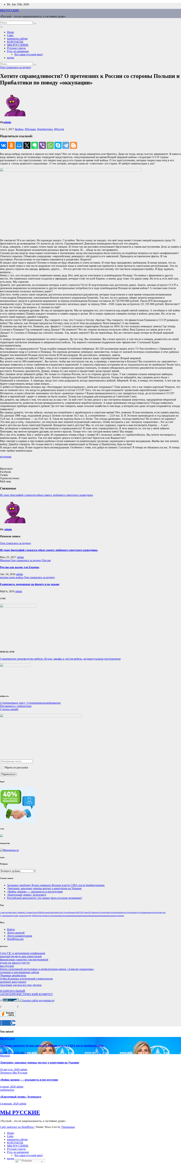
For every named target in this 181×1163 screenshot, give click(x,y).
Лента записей (16, 932)
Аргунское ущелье (17, 916)
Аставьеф (55, 916)
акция (71, 916)
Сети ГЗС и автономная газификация (22, 953)
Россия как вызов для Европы (19, 567)
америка (76, 916)
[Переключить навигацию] (1, 27)
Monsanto (71, 912)
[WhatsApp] (50, 145)
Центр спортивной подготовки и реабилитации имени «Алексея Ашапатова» (47, 969)
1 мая (2, 912)
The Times (84, 912)
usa (104, 912)
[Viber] (42, 145)
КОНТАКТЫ (15, 41)
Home (10, 32)
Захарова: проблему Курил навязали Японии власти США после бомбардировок (56, 885)
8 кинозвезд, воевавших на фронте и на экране (29, 584)
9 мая (13, 912)
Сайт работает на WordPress (17, 1126)
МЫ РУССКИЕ (9, 10)
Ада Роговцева (141, 912)
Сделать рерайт (9, 709)
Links (10, 35)
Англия (8, 916)
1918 (38, 912)
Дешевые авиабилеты (13, 975)
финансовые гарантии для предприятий (24, 959)
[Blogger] (73, 145)
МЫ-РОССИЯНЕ (17, 44)
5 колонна (7, 912)
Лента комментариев (19, 935)
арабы (99, 916)
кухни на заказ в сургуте (15, 962)
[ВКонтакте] (3, 145)
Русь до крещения (18, 51)
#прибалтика (45, 129)
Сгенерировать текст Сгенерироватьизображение (30, 702)
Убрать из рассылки (16, 767)
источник (5, 456)
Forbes (55, 912)
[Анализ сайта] (8, 1015)
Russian (26, 1160)
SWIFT (77, 912)
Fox (59, 912)
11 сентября (19, 912)
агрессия (66, 916)
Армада (40, 916)
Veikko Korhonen (112, 912)
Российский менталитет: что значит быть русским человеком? (44, 897)
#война (19, 129)
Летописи (6, 1072)
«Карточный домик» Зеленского (26, 894)
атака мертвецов (118, 916)
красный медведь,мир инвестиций (21, 956)
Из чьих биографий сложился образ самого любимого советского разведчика (46, 495)
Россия (46, 560)
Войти (11, 929)
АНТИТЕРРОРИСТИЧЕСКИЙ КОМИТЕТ (26, 994)
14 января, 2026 (9, 1103)
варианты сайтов (17, 38)
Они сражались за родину (15, 67)
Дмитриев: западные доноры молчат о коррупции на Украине (44, 888)
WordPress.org (15, 938)
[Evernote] (34, 145)
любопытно (7, 1089)
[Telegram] (65, 145)
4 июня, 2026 (8, 1086)
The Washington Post (95, 912)
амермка (82, 916)
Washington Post (124, 912)
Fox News (64, 912)
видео (10, 57)
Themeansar (68, 1126)
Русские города (16, 48)
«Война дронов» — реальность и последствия (35, 891)
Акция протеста (152, 912)
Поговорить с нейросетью (15, 706)
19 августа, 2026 (10, 1052)
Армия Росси (47, 916)
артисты (109, 916)
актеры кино (8, 577)
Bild (41, 912)
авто (61, 916)
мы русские (7, 965)
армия (104, 916)
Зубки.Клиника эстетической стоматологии (26, 978)
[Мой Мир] (19, 145)
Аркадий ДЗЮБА (30, 916)
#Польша (30, 129)
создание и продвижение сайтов (19, 972)
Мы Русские (7, 1038)
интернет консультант (13, 981)
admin (7, 122)
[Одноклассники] (11, 145)
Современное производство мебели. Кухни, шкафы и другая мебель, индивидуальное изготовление (60, 658)
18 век (34, 912)
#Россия (59, 129)
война (20, 577)
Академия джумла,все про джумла (21, 985)
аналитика (88, 916)
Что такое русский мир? (28, 54)
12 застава (28, 912)
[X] (26, 145)
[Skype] (58, 145)
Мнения (5, 560)
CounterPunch (48, 912)
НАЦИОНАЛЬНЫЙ (12, 991)
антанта (94, 916)
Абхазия (133, 912)
